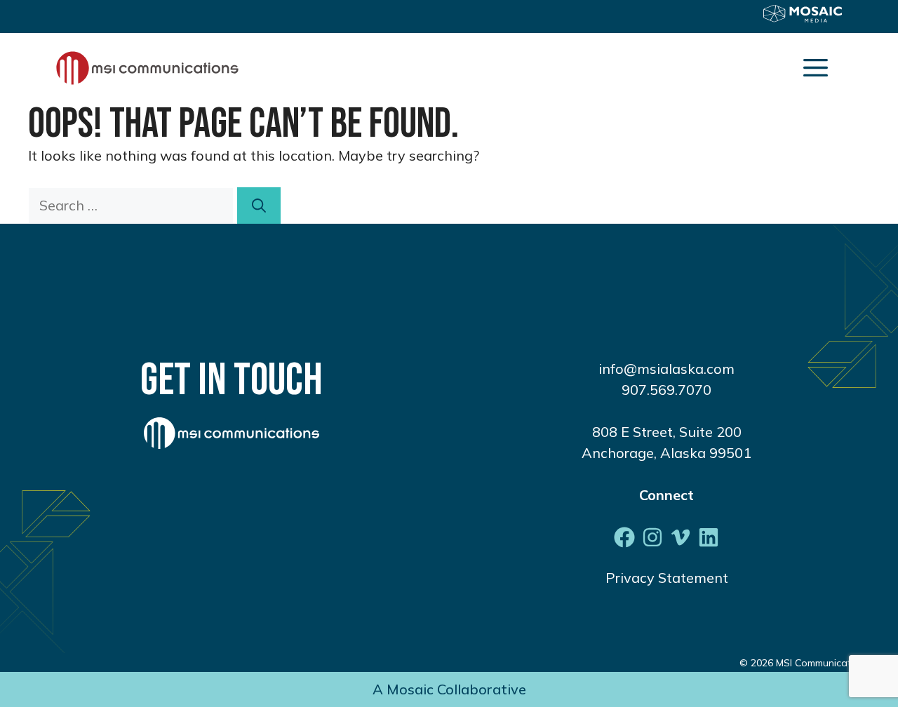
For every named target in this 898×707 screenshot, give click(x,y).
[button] (815, 68)
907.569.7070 (666, 389)
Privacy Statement (666, 577)
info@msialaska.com (666, 368)
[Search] (259, 205)
